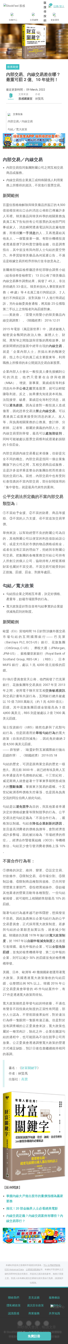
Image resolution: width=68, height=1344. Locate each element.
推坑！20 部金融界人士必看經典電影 (32, 1208)
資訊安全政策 (35, 1305)
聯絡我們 (13, 1297)
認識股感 (13, 1313)
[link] (34, 141)
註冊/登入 (59, 6)
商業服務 (34, 1313)
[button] (20, 145)
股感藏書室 (25, 98)
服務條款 (54, 1297)
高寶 (24, 1079)
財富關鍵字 (29, 1068)
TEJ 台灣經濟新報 (51, 1265)
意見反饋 (34, 1297)
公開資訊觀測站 (33, 1269)
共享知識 (54, 1313)
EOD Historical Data (14, 1269)
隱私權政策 (14, 1305)
